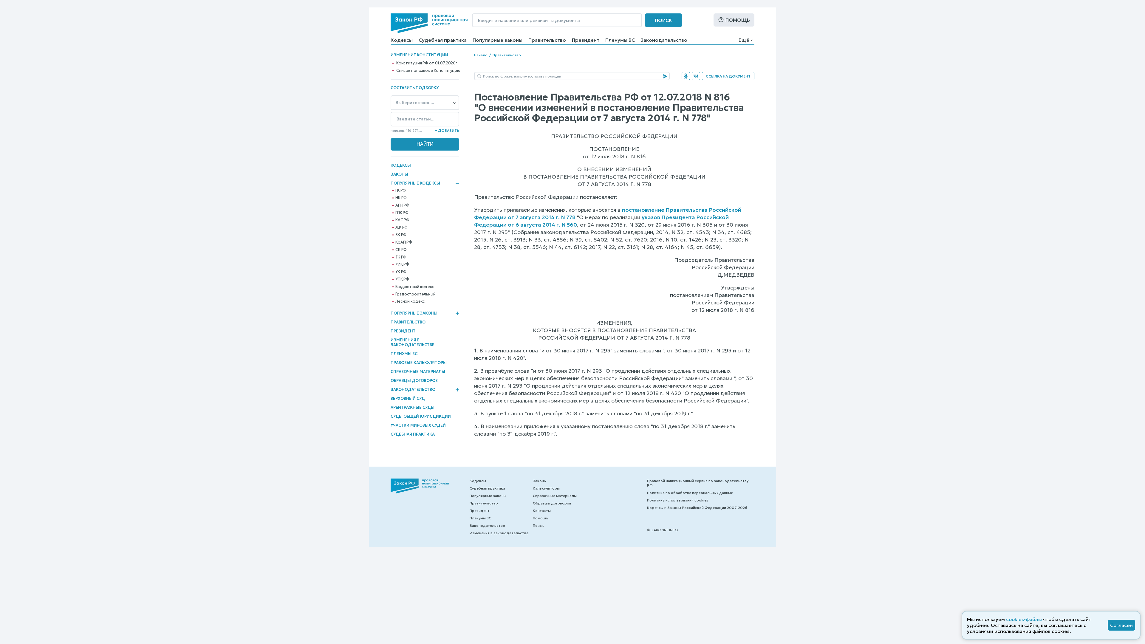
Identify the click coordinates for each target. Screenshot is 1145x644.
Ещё (744, 40)
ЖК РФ (401, 227)
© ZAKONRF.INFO (662, 530)
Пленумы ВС (620, 40)
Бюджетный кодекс (414, 286)
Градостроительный (415, 294)
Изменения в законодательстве (412, 342)
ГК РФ (400, 190)
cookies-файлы (1024, 619)
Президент (585, 40)
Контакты (542, 510)
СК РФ (401, 249)
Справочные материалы (418, 371)
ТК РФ (400, 257)
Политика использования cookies (677, 500)
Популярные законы (497, 40)
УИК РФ (402, 264)
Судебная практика (443, 40)
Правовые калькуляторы (419, 362)
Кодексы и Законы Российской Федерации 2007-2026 (697, 507)
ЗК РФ (400, 235)
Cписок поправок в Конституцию (428, 70)
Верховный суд (408, 398)
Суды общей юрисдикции (421, 416)
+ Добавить (447, 130)
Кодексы (402, 40)
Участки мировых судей (418, 425)
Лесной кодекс (410, 301)
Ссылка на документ (728, 76)
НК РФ (401, 198)
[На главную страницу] (429, 23)
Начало (481, 55)
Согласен (1121, 625)
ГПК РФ (402, 212)
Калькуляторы (546, 488)
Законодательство (664, 40)
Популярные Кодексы (415, 183)
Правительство (547, 40)
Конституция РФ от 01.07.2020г (426, 63)
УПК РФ (402, 279)
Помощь (737, 20)
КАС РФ (402, 220)
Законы (399, 174)
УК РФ (400, 272)
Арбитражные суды (412, 407)
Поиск (663, 20)
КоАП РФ (403, 242)
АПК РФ (402, 205)
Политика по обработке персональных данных (690, 492)
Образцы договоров (414, 380)
